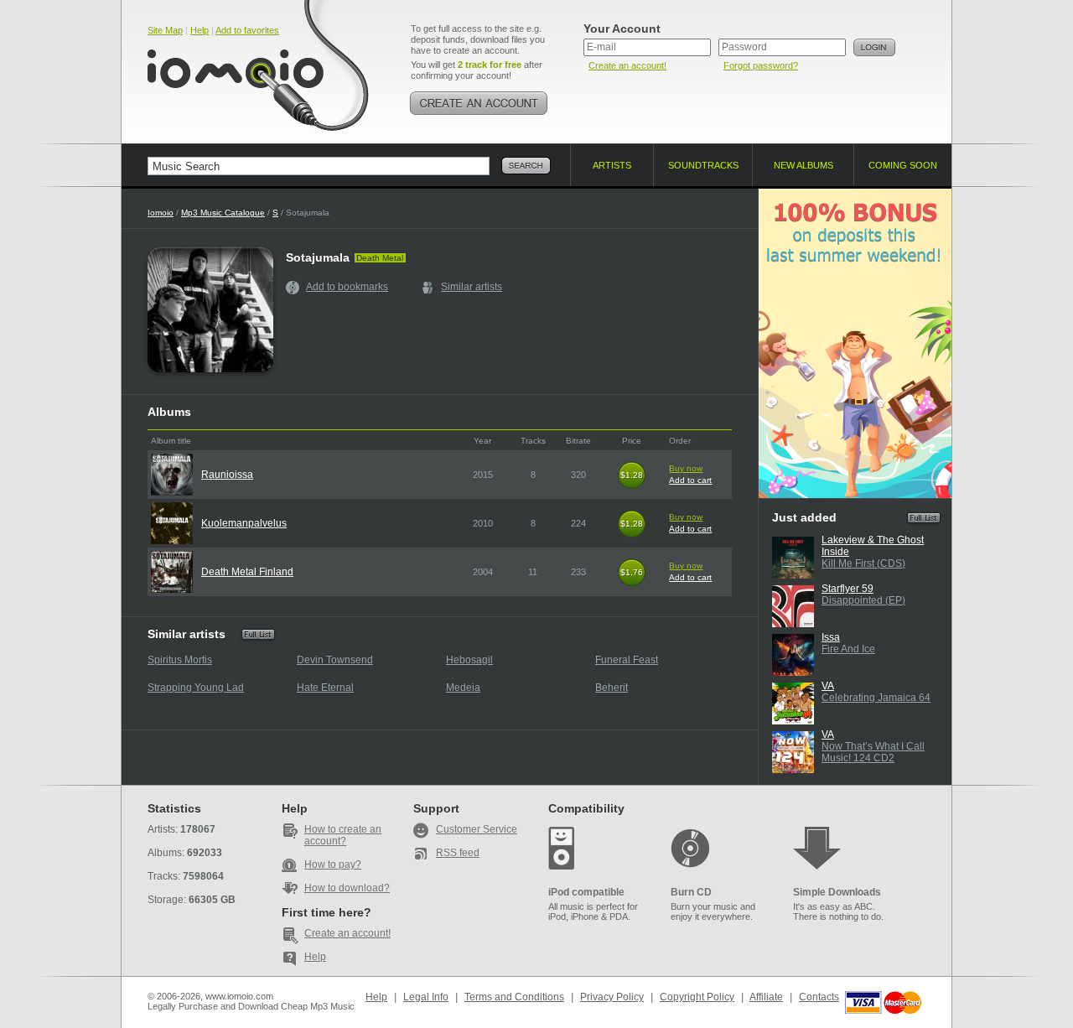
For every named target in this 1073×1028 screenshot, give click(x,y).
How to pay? (332, 864)
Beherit (611, 687)
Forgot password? (760, 65)
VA (828, 686)
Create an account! (627, 65)
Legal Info (425, 997)
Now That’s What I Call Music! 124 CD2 (873, 752)
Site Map (165, 30)
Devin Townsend (335, 660)
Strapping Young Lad (196, 687)
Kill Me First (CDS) (863, 563)
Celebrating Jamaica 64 (876, 698)
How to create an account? (342, 835)
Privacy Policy (612, 997)
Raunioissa (227, 474)
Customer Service (476, 829)
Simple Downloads (837, 892)
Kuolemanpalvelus (244, 523)
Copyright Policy (697, 997)
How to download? (347, 888)
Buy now (685, 468)
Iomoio (161, 212)
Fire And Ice (848, 649)
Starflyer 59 (847, 588)
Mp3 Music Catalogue (223, 212)
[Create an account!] (478, 103)
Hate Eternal (325, 687)
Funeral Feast (626, 660)
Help (199, 30)
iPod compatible (586, 892)
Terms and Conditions (514, 997)
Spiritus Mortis (180, 660)
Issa (831, 637)
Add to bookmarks (347, 287)
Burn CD (691, 892)
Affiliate (766, 997)
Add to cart (690, 480)
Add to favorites (247, 30)
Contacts (819, 997)
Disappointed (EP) (863, 600)
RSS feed (457, 853)
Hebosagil (469, 660)
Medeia (463, 687)
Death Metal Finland (247, 572)
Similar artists (471, 287)
